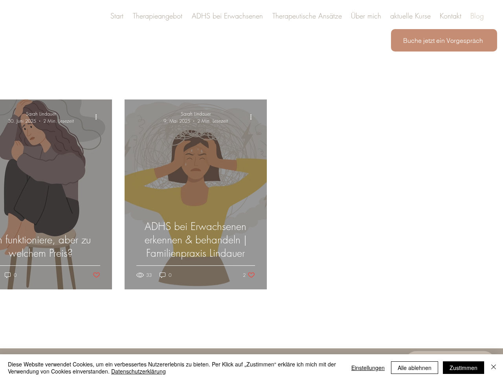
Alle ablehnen (414, 368)
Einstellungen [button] (368, 368)
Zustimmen (463, 368)
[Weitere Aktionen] (99, 116)
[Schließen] (493, 368)
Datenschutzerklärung (138, 371)
